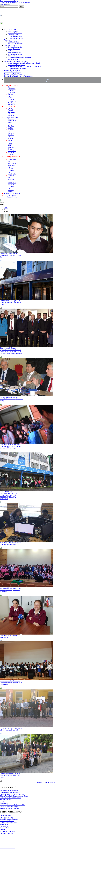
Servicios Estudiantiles (15, 47)
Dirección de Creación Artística (17, 68)
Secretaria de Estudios (15, 54)
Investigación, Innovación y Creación (15, 61)
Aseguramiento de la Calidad (9, 791)
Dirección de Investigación (16, 65)
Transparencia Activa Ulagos (13, 74)
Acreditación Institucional (16, 38)
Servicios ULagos (5, 799)
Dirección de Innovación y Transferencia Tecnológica (24, 66)
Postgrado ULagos (14, 59)
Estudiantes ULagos (10, 45)
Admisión (7, 40)
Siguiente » (53, 782)
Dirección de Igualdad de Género (10, 798)
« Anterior (39, 782)
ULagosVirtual (4, 826)
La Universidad (13, 31)
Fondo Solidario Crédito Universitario (19, 58)
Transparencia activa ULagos (9, 1)
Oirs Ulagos (3, 803)
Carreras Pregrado (13, 42)
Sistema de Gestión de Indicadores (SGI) (12, 805)
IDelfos (10, 50)
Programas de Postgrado (15, 43)
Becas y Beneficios (14, 49)
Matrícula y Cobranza (14, 52)
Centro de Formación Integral (9, 806)
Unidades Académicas (15, 36)
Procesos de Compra (6, 828)
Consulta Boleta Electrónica (8, 822)
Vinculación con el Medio (12, 70)
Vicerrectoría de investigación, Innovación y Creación (24, 63)
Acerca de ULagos (10, 29)
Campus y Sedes (13, 34)
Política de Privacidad (7, 833)
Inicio (5, 208)
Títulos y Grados (13, 56)
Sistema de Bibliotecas (7, 821)
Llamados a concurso (6, 817)
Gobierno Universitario (15, 33)
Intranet (2, 830)
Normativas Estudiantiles (7, 831)
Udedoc (2, 801)
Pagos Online (4, 824)
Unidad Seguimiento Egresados (10, 792)
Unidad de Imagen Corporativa (9, 819)
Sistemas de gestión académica (9, 808)
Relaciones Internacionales (12, 72)
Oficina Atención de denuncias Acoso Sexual (14, 796)
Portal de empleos (5, 815)
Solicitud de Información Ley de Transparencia (16, 2)
